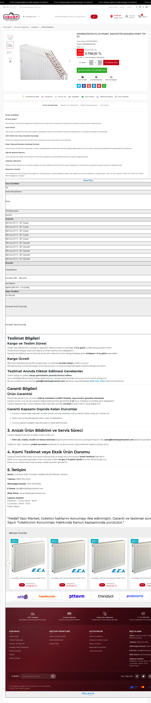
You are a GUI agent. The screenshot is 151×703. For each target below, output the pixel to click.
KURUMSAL (14, 631)
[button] (142, 16)
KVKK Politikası (14, 658)
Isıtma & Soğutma (96, 636)
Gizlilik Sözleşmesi (16, 640)
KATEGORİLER (96, 631)
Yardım (122, 7)
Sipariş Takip (113, 7)
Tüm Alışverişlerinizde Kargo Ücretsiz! (28, 2)
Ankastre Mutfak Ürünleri (98, 640)
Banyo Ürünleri (95, 644)
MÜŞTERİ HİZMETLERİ (59, 631)
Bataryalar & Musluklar (97, 647)
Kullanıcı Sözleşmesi (17, 644)
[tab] (50, 105)
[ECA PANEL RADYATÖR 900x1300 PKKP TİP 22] (68, 557)
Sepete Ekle (112, 62)
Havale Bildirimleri (56, 640)
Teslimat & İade (15, 651)
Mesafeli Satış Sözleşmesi (19, 647)
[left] (9, 563)
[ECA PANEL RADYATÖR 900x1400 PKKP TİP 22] (28, 557)
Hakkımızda (13, 636)
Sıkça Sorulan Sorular (57, 636)
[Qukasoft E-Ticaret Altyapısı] (88, 694)
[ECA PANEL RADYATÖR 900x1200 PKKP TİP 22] (108, 557)
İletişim (129, 7)
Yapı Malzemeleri (96, 651)
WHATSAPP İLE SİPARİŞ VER (93, 70)
